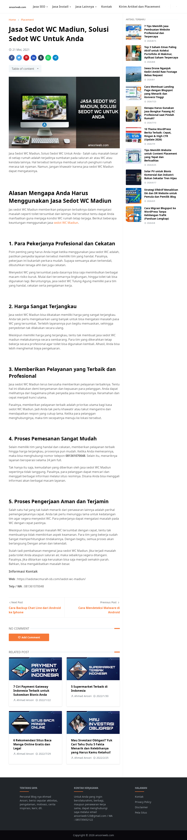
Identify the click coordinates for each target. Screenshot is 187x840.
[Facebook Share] (12, 58)
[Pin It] (26, 58)
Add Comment (31, 637)
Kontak (139, 796)
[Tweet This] (19, 58)
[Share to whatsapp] (48, 58)
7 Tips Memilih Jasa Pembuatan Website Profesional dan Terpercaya (157, 31)
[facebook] (165, 6)
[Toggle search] (176, 6)
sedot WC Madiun (66, 223)
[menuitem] (39, 6)
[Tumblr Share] (41, 58)
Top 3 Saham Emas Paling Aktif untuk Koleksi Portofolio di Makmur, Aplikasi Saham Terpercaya (161, 52)
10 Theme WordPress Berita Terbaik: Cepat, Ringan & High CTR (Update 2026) (157, 134)
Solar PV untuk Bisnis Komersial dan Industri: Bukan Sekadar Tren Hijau (160, 174)
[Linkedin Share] (34, 58)
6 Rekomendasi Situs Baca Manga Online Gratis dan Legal (32, 744)
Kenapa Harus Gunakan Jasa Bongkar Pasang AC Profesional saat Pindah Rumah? (159, 113)
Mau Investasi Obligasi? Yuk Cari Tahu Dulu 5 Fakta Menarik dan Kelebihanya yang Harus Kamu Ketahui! (91, 746)
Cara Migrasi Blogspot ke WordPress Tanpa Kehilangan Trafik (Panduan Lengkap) (160, 213)
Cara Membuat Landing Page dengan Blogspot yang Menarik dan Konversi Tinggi (159, 92)
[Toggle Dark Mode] (173, 6)
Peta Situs (141, 812)
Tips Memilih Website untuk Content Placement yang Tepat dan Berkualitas (160, 155)
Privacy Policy (143, 802)
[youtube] (168, 6)
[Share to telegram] (55, 58)
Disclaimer (141, 807)
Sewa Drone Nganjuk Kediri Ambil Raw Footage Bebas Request (160, 71)
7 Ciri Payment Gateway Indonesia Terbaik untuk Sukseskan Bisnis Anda (31, 691)
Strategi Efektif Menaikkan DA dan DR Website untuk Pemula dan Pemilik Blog (161, 193)
